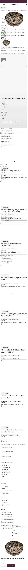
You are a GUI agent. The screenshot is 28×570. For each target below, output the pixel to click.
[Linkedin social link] (15, 1)
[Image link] (13, 145)
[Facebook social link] (11, 1)
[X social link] (12, 1)
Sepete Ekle (11, 68)
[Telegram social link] (17, 1)
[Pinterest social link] (14, 1)
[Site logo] (14, 4)
